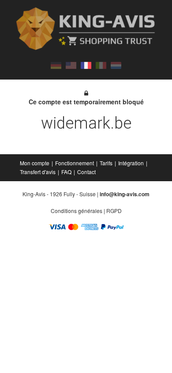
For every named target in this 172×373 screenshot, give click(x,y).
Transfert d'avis (38, 171)
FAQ (66, 171)
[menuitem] (35, 163)
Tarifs (106, 163)
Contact (86, 171)
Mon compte (34, 163)
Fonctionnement (74, 163)
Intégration (131, 163)
